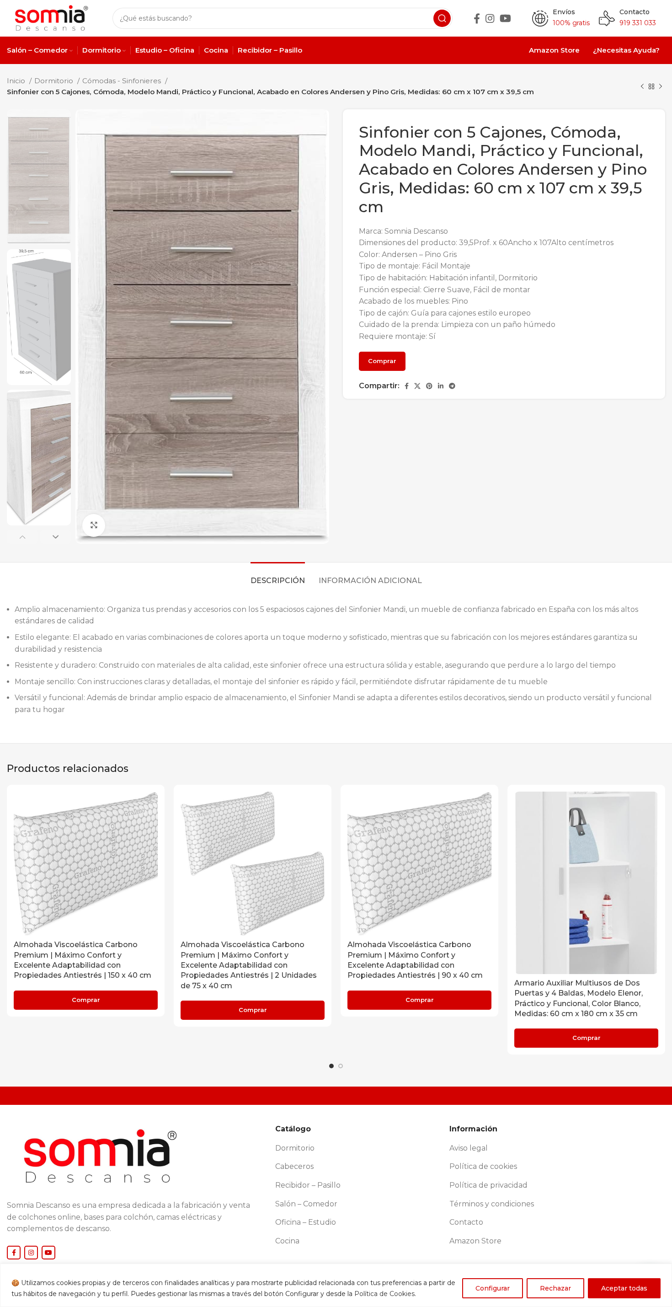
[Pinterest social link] (429, 386)
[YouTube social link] (505, 18)
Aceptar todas (624, 1288)
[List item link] (359, 1148)
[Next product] (660, 86)
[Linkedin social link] (440, 386)
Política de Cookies (384, 1294)
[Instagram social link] (490, 18)
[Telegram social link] (452, 386)
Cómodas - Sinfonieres (122, 80)
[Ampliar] (93, 525)
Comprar (382, 360)
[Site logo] (50, 17)
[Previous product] (642, 86)
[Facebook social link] (477, 18)
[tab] (278, 576)
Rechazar (555, 1288)
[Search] (442, 18)
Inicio (17, 80)
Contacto (634, 12)
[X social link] (417, 386)
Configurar (492, 1288)
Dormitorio (54, 80)
